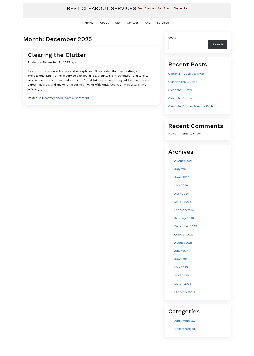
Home (89, 22)
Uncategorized (52, 98)
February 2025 (184, 292)
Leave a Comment (76, 98)
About (104, 22)
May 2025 (181, 267)
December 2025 (185, 226)
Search (173, 37)
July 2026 (181, 169)
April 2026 (181, 193)
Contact (132, 22)
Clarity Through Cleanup (186, 73)
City (117, 22)
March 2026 (182, 201)
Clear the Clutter (180, 90)
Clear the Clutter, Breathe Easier (191, 106)
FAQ (147, 22)
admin (79, 62)
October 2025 (183, 234)
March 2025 (182, 283)
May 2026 (181, 185)
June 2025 (181, 259)
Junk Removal (184, 320)
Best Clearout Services (101, 8)
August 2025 (183, 242)
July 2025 (181, 251)
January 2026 (184, 218)
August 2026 (183, 161)
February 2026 (184, 210)
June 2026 (181, 177)
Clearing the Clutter (57, 54)
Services (163, 22)
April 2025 (181, 275)
